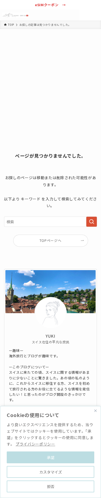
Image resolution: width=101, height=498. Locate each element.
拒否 (50, 486)
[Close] (95, 410)
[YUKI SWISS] (15, 15)
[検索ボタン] (84, 15)
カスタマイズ (50, 472)
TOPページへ (51, 240)
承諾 (50, 457)
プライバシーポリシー (35, 444)
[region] (50, 452)
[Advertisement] (50, 82)
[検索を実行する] (91, 222)
